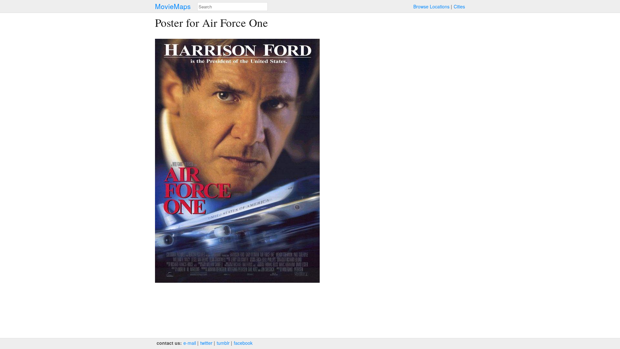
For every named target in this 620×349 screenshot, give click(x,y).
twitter (206, 343)
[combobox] (232, 6)
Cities (459, 6)
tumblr (223, 343)
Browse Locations (431, 6)
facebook (243, 343)
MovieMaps (173, 6)
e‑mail (189, 343)
